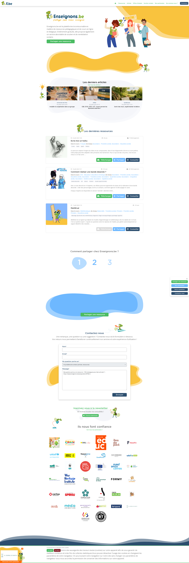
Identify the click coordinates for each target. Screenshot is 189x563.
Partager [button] (120, 160)
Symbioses (127, 102)
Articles (129, 3)
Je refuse (57, 550)
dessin (86, 181)
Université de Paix (62, 102)
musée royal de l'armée (101, 181)
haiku (77, 146)
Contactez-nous (179, 293)
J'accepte (50, 550)
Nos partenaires (159, 3)
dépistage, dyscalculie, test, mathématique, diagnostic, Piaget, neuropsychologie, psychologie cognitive (96, 215)
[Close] (187, 279)
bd (82, 181)
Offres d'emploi (137, 3)
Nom (64, 346)
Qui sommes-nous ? (172, 3)
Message (65, 369)
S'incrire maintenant (91, 415)
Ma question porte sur (70, 361)
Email (64, 354)
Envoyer (119, 395)
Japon (82, 146)
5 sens (73, 146)
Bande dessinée (75, 181)
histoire (91, 181)
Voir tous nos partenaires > (94, 429)
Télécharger (105, 160)
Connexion (184, 3)
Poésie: (87, 146)
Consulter (134, 160)
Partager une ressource (60, 41)
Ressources (121, 3)
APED (94, 102)
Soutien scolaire (148, 3)
